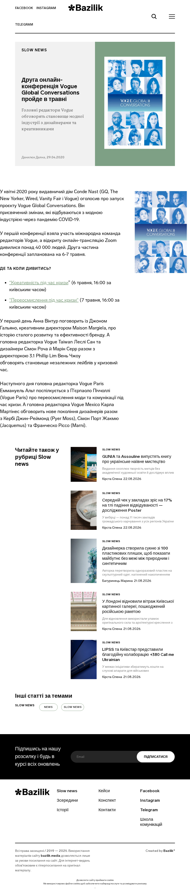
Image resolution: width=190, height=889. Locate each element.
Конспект (107, 801)
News (48, 707)
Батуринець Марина (117, 581)
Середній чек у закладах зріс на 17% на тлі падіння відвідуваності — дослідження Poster (137, 505)
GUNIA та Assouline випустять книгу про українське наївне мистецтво (136, 459)
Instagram (46, 8)
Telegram (24, 24)
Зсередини (67, 801)
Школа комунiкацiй (151, 822)
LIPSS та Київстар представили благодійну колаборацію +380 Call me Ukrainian (138, 655)
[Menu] (170, 16)
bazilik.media (50, 856)
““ (44, 300)
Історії (63, 810)
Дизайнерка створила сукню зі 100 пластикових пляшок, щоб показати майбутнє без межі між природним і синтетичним (136, 556)
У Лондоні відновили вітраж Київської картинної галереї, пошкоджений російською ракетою (138, 607)
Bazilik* (169, 851)
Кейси (104, 791)
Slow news (34, 50)
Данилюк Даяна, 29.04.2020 (43, 157)
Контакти (107, 810)
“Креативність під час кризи (38, 282)
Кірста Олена (112, 479)
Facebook (24, 8)
